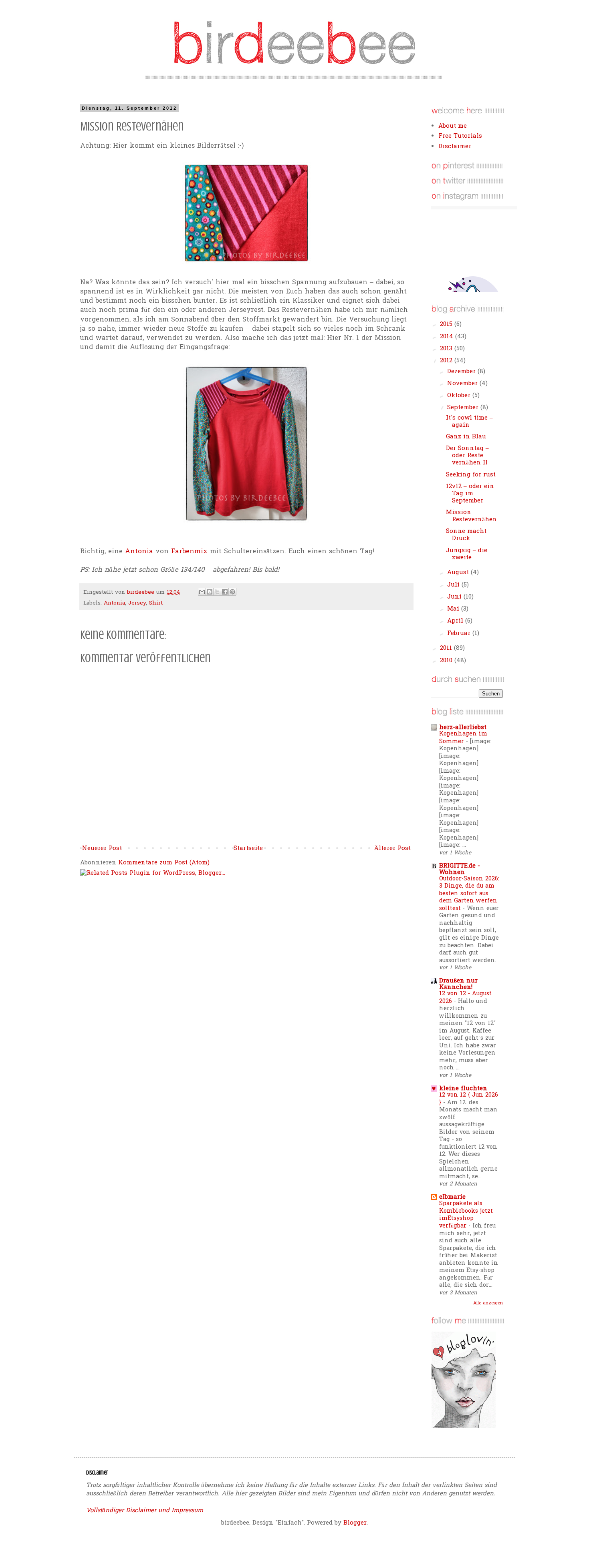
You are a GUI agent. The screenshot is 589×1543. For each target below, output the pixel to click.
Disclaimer (454, 146)
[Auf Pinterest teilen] (232, 592)
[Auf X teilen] (217, 592)
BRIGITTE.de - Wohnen (459, 869)
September (463, 407)
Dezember (462, 371)
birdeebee (141, 593)
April (456, 621)
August (459, 572)
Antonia (139, 552)
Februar (459, 633)
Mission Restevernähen (471, 516)
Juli (454, 585)
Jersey (137, 603)
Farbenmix (189, 552)
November (463, 383)
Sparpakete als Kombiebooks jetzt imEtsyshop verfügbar (466, 1214)
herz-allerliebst (462, 727)
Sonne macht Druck (466, 535)
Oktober (459, 395)
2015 (447, 324)
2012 (447, 360)
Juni (455, 597)
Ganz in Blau (466, 436)
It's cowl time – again (469, 422)
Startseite (248, 848)
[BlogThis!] (210, 592)
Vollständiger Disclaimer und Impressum (144, 1510)
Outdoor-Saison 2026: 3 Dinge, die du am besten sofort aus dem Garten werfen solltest (469, 894)
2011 (447, 648)
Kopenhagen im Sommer (463, 738)
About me (452, 126)
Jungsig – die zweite (466, 554)
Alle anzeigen (488, 1303)
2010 (447, 660)
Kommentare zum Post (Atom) (164, 862)
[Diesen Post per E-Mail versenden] (202, 592)
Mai (454, 609)
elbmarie (452, 1197)
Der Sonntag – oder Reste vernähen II (467, 455)
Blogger (355, 1523)
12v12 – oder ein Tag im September (470, 493)
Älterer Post (392, 848)
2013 (447, 348)
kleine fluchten (463, 1088)
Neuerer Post (102, 848)
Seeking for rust (471, 474)
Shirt (156, 603)
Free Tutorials (460, 136)
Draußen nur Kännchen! (458, 984)
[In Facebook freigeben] (225, 592)
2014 (447, 336)
